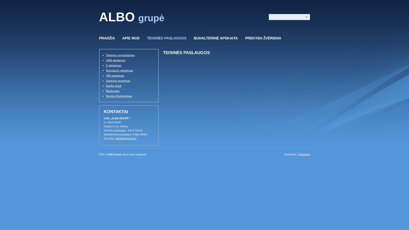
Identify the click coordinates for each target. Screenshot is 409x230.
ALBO (131, 17)
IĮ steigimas (113, 65)
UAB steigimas (115, 60)
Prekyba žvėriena (263, 38)
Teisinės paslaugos (166, 38)
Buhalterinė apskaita (216, 38)
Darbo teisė (113, 86)
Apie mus (131, 38)
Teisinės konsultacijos (120, 55)
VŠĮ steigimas (115, 75)
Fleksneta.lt (304, 154)
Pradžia (107, 38)
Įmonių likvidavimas (119, 96)
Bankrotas (113, 91)
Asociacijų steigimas (119, 70)
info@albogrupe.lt (126, 138)
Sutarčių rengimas (118, 80)
